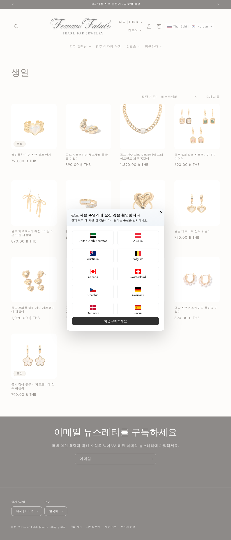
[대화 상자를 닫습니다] (161, 212)
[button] (93, 238)
